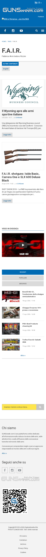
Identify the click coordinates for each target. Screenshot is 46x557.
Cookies (23, 552)
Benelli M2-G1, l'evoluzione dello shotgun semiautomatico (33, 294)
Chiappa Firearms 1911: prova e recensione (31, 309)
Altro (23, 355)
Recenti (28, 272)
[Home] (23, 9)
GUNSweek (19, 117)
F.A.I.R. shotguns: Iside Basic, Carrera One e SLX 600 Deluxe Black (21, 177)
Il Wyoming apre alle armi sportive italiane (18, 112)
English (6, 69)
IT (38, 2)
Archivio (23, 284)
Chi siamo (23, 536)
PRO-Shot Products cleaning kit (30, 325)
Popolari (23, 278)
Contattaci (23, 540)
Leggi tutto (7, 135)
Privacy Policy (23, 548)
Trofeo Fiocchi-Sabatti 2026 (31, 341)
